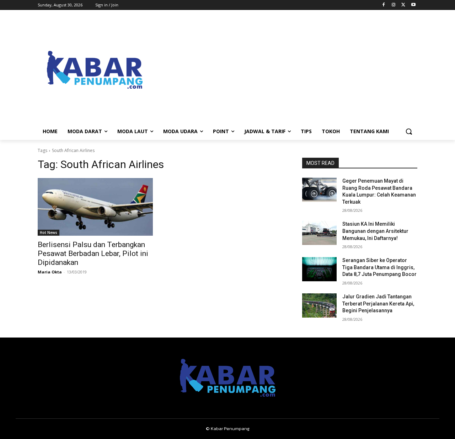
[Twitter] (403, 5)
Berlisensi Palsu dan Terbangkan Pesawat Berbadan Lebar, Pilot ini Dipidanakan (93, 253)
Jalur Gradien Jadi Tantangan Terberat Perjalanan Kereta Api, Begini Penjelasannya (378, 303)
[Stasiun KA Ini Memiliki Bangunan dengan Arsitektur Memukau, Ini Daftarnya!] (319, 233)
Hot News (48, 232)
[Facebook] (384, 5)
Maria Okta (50, 272)
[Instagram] (394, 5)
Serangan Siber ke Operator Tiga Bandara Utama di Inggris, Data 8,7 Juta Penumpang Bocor (379, 267)
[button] (408, 131)
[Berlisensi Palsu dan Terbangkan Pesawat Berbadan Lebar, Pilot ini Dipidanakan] (95, 207)
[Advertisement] (284, 70)
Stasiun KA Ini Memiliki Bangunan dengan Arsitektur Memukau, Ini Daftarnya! (375, 231)
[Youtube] (413, 5)
